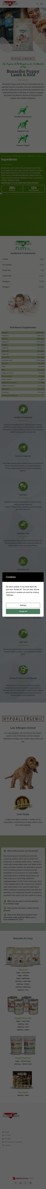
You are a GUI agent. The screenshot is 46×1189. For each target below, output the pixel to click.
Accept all (23, 611)
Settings (23, 605)
